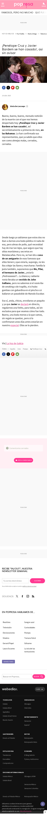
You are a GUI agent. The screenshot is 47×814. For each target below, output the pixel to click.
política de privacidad (29, 586)
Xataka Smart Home (9, 716)
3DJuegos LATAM (29, 776)
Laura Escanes (9, 648)
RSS (33, 596)
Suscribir (37, 581)
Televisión (7, 627)
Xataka (5, 704)
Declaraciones (9, 632)
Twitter (8, 87)
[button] (18, 106)
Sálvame (28, 643)
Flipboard (13, 87)
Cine (19, 349)
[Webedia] (10, 690)
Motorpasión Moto (30, 742)
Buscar (36, 676)
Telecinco (43, 34)
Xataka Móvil (7, 708)
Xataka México (8, 776)
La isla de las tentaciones (29, 650)
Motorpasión (28, 738)
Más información (25, 811)
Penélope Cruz (37, 349)
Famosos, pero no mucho (17, 12)
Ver (25, 460)
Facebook (4, 87)
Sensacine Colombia (31, 788)
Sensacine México (30, 784)
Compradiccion (8, 763)
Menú (3, 6)
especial (14, 325)
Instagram (28, 596)
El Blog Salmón (29, 755)
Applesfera (6, 712)
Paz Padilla (20, 34)
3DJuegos (27, 704)
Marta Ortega (32, 34)
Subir (38, 689)
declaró (25, 304)
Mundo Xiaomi (8, 720)
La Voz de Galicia (15, 343)
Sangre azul (29, 622)
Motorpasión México (31, 796)
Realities (6, 622)
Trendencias (7, 755)
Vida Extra (27, 708)
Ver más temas (8, 662)
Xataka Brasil (7, 780)
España (12, 349)
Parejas (25, 349)
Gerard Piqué (8, 643)
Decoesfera (6, 759)
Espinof (26, 725)
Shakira (6, 638)
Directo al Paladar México (11, 796)
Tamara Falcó (30, 638)
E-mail (17, 87)
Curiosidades (29, 627)
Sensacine (27, 721)
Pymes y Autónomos (31, 759)
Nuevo (44, 6)
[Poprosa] (23, 4)
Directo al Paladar (9, 738)
